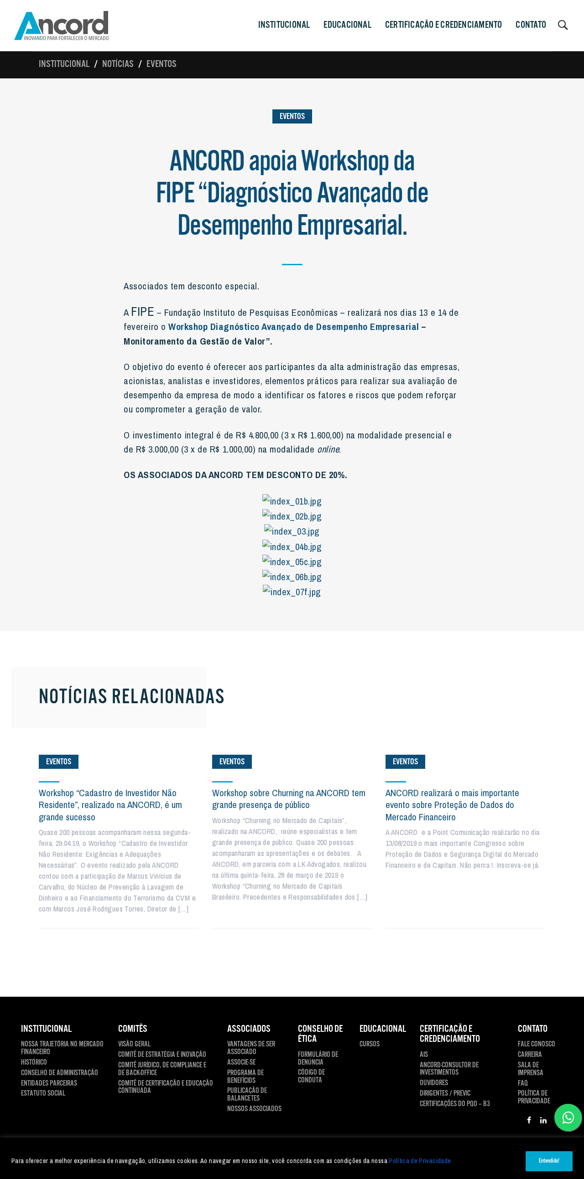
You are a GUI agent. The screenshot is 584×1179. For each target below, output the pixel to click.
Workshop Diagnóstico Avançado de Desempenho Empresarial (293, 326)
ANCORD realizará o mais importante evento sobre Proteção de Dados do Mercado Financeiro (452, 805)
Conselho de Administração (59, 1073)
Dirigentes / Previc (445, 1094)
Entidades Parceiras (49, 1084)
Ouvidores (434, 1083)
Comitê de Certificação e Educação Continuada (165, 1088)
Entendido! (549, 1161)
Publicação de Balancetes (247, 1095)
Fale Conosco (536, 1045)
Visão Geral (134, 1045)
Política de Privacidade (420, 1161)
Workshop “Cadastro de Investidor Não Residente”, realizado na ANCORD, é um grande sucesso (110, 805)
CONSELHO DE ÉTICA (320, 1034)
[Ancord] (61, 25)
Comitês (132, 1029)
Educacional (347, 25)
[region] (292, 1158)
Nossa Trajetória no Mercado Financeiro (62, 1048)
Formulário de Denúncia (318, 1059)
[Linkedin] (543, 1121)
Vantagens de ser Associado (251, 1048)
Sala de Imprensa (530, 1069)
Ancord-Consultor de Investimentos (449, 1069)
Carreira (530, 1055)
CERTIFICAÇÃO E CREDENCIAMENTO (443, 25)
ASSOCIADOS (249, 1029)
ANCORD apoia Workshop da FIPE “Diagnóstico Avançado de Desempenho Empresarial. (292, 194)
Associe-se (241, 1063)
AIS (424, 1055)
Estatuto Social (43, 1094)
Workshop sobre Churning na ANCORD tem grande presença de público (288, 799)
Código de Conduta (311, 1077)
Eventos (161, 64)
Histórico (34, 1063)
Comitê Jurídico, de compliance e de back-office (162, 1069)
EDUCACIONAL (383, 1029)
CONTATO (531, 25)
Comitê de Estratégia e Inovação (162, 1055)
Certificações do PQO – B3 (455, 1104)
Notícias (118, 64)
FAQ (523, 1084)
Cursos (370, 1045)
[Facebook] (529, 1121)
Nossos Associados (254, 1109)
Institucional (64, 64)
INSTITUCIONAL (284, 25)
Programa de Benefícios (245, 1077)
